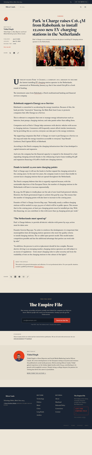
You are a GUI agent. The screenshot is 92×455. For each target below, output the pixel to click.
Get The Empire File (81, 1)
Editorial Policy (60, 405)
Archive (39, 415)
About (57, 399)
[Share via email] (23, 276)
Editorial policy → (39, 266)
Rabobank (38, 93)
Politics (39, 402)
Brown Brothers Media (10, 403)
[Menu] (85, 7)
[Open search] (80, 7)
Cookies (80, 425)
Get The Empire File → (81, 411)
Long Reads (40, 412)
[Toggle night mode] (71, 2)
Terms (73, 425)
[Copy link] (18, 53)
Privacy (66, 425)
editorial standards (19, 338)
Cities (38, 408)
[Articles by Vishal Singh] (8, 21)
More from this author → (36, 373)
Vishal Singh (9, 29)
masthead (29, 338)
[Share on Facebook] (19, 276)
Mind (38, 405)
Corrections (59, 408)
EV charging (40, 82)
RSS (84, 417)
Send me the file (62, 320)
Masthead (58, 402)
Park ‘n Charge (39, 80)
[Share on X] (10, 53)
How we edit (7, 47)
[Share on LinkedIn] (14, 53)
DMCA (86, 425)
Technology (40, 399)
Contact (57, 412)
